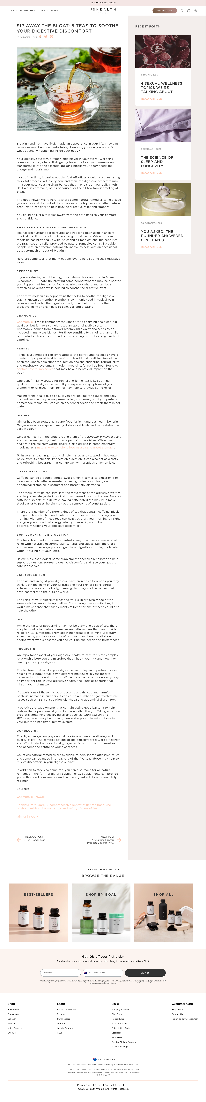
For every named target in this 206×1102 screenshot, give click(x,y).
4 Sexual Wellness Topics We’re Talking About (161, 88)
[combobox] (87, 973)
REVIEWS (54, 10)
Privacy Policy (105, 983)
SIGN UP (145, 973)
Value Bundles (15, 1028)
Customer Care (182, 1004)
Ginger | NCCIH (28, 816)
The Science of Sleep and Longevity (157, 162)
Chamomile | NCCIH (31, 797)
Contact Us (177, 1014)
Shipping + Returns (121, 1010)
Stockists (116, 1033)
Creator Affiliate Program (124, 1042)
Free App (61, 1024)
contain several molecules (35, 369)
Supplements (14, 1014)
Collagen (12, 1019)
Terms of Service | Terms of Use (112, 1085)
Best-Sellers (13, 1010)
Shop (11, 1004)
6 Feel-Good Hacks (34, 840)
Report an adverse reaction (185, 1019)
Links (115, 1004)
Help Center (177, 1010)
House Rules (118, 1019)
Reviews (61, 1014)
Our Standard (63, 1019)
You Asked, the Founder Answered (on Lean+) (162, 236)
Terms (114, 983)
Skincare (12, 1024)
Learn (61, 1004)
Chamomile (25, 322)
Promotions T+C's (120, 1024)
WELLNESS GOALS (27, 10)
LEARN (43, 10)
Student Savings (120, 1047)
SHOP (12, 10)
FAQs (59, 1033)
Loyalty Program (65, 1028)
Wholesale (117, 1038)
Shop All (12, 1033)
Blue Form (117, 1014)
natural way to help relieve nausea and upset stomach (75, 447)
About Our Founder (66, 1010)
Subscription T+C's (121, 1028)
